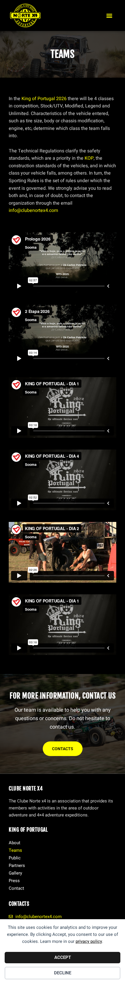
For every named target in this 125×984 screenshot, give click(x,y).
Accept (62, 957)
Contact (16, 888)
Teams (15, 850)
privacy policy (89, 941)
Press (14, 880)
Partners (17, 865)
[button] (109, 15)
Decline (62, 973)
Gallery (15, 873)
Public (15, 858)
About (14, 843)
